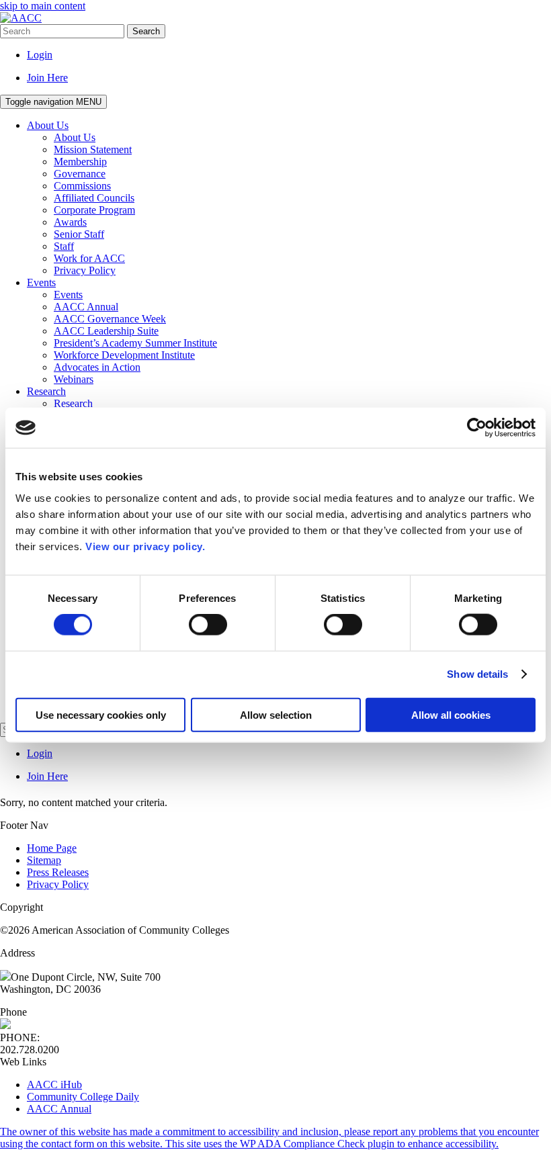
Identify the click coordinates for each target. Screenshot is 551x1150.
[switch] (208, 624)
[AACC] (21, 18)
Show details (477, 674)
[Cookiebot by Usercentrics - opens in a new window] (477, 428)
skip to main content (42, 5)
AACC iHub (54, 1084)
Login (39, 54)
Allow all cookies (451, 714)
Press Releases (58, 872)
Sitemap (44, 860)
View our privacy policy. (145, 545)
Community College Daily (83, 1096)
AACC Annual (59, 1108)
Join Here (47, 77)
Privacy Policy (58, 884)
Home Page (52, 848)
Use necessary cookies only (101, 714)
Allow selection (276, 714)
